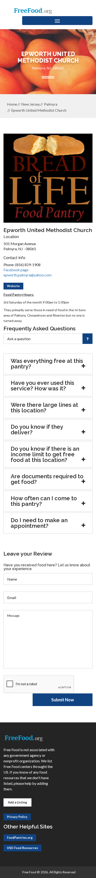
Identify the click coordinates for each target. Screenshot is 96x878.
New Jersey (30, 104)
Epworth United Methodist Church (38, 110)
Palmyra (50, 104)
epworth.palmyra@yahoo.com (27, 275)
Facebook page (15, 270)
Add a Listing (17, 802)
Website (13, 286)
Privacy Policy (17, 817)
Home (12, 104)
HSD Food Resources (22, 848)
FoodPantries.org (20, 837)
